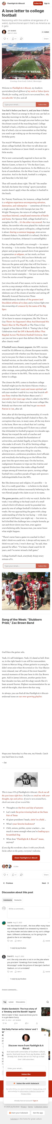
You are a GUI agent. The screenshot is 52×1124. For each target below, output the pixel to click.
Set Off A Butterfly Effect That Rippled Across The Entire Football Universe (23, 333)
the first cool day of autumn (30, 807)
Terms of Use (37, 1089)
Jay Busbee (12, 31)
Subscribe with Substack (28, 1083)
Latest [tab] (11, 1002)
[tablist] (12, 900)
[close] (45, 1035)
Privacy (23, 1107)
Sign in (47, 3)
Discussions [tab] (20, 1002)
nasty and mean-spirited (32, 389)
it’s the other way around (31, 222)
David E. (10, 956)
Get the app (38, 1113)
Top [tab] (4, 1002)
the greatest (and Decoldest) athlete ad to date (22, 301)
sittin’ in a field (37, 819)
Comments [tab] (7, 900)
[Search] (47, 1002)
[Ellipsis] (49, 922)
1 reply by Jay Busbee (18, 948)
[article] (26, 1016)
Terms (30, 1107)
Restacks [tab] (17, 900)
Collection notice (41, 1107)
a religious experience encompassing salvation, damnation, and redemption (24, 204)
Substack (14, 1119)
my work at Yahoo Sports (38, 91)
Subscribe (38, 3)
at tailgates (19, 254)
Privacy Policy (26, 1094)
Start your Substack (19, 1113)
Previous (9, 883)
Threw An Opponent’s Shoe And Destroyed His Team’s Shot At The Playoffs (25, 323)
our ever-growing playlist (30, 696)
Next (44, 883)
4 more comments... (10, 990)
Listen (46, 32)
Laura (9, 922)
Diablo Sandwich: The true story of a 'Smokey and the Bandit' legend (19, 1010)
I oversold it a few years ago (22, 397)
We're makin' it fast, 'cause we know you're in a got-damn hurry (19, 1016)
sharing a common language (22, 232)
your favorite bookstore (23, 824)
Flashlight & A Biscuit (21, 88)
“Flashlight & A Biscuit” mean (30, 839)
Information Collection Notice (30, 1091)
